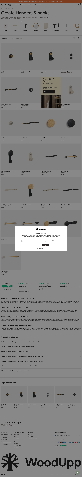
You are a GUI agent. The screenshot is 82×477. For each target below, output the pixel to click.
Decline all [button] (37, 245)
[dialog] (41, 238)
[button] (41, 248)
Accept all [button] (45, 245)
